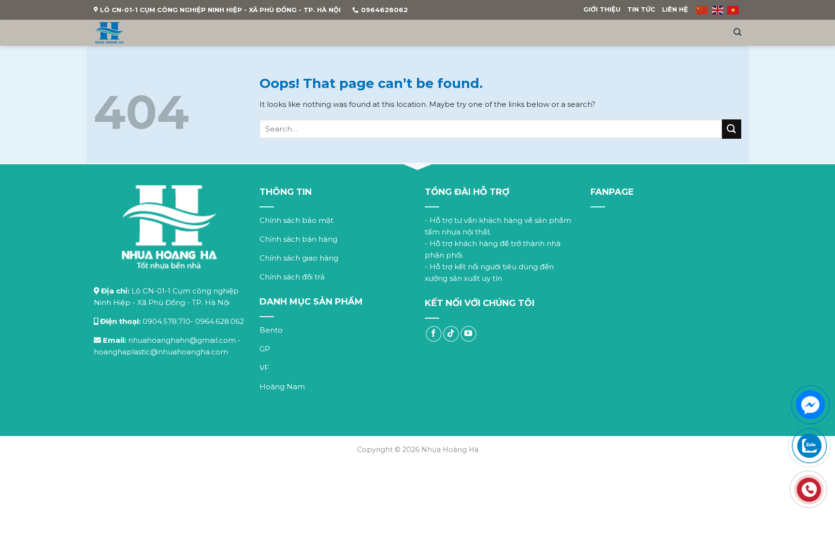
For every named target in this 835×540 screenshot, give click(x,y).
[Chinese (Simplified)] (702, 9)
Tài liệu (697, 32)
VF (481, 32)
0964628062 (384, 10)
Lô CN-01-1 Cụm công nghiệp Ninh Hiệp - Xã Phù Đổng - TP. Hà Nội (220, 10)
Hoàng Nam (539, 32)
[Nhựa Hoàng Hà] (109, 33)
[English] (718, 9)
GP (444, 32)
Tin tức (641, 9)
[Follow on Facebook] (434, 334)
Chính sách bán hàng (298, 239)
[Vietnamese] (733, 9)
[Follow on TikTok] (451, 334)
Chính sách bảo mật (296, 220)
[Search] (737, 32)
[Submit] (731, 128)
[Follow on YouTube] (468, 334)
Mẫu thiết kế (623, 32)
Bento (398, 32)
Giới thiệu (601, 9)
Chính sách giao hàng (298, 258)
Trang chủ (338, 32)
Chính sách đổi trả (292, 276)
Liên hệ (675, 9)
